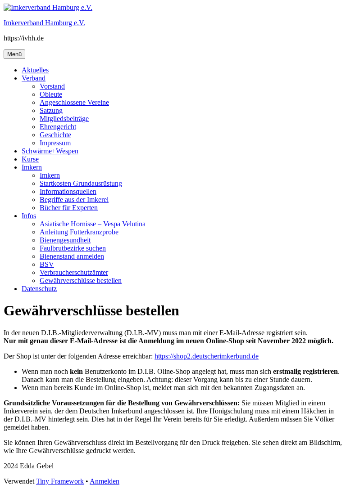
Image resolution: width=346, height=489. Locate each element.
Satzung (51, 110)
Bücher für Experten (69, 207)
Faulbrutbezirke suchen (73, 248)
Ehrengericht (58, 126)
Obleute (51, 94)
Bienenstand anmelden (72, 256)
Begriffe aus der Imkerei (74, 199)
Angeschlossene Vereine (74, 102)
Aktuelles (35, 70)
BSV (47, 264)
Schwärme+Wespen (50, 151)
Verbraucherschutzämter (74, 272)
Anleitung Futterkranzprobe (79, 232)
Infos (29, 216)
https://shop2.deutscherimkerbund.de (207, 356)
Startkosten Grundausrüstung (81, 183)
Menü (14, 54)
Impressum (55, 143)
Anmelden (104, 481)
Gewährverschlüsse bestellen (81, 280)
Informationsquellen (68, 191)
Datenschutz (39, 288)
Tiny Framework (60, 481)
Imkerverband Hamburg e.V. (44, 23)
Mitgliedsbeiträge (64, 118)
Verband (34, 78)
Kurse (30, 159)
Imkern (32, 167)
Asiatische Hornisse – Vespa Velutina (93, 224)
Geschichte (55, 135)
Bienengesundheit (65, 240)
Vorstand (52, 86)
